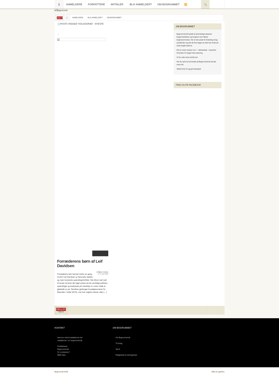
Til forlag (119, 343)
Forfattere (96, 4)
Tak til (118, 349)
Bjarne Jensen (103, 272)
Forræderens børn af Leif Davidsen (79, 263)
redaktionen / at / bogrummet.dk (69, 340)
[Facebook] (216, 310)
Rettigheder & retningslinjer (126, 355)
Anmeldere (74, 4)
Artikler (117, 4)
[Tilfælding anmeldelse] (185, 4)
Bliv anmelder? (141, 4)
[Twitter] (220, 310)
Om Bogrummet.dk (123, 337)
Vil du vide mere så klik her (187, 57)
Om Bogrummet (168, 4)
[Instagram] (211, 310)
